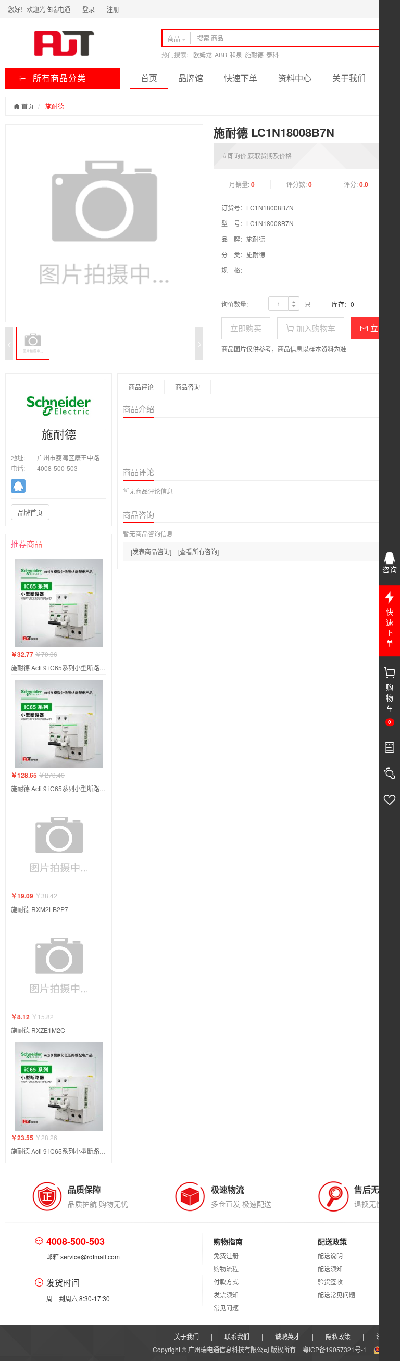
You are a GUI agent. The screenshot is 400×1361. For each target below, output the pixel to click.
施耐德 (254, 54)
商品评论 (141, 386)
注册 (113, 9)
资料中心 (294, 78)
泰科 (272, 54)
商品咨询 (187, 386)
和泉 (236, 54)
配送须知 (330, 1268)
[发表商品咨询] (151, 551)
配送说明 (330, 1255)
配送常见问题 (336, 1294)
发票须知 (226, 1294)
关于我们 (349, 78)
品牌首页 (30, 512)
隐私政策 (338, 1336)
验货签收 (330, 1281)
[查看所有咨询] (198, 551)
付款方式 (226, 1281)
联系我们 (236, 1336)
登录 (88, 9)
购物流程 (226, 1268)
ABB (221, 54)
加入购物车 (314, 327)
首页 (149, 78)
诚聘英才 (287, 1336)
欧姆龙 (202, 54)
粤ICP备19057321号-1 (335, 1349)
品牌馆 (190, 78)
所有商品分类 (58, 78)
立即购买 (245, 327)
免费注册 (226, 1255)
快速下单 (240, 78)
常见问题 (226, 1307)
